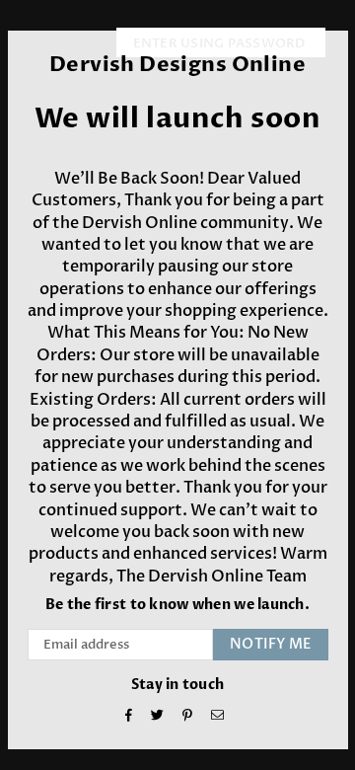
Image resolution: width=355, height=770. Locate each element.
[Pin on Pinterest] (188, 717)
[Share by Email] (218, 717)
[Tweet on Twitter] (158, 717)
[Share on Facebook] (129, 717)
